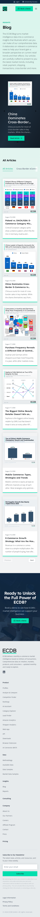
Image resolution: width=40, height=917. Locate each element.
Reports (5, 791)
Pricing (5, 841)
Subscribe (20, 874)
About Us (6, 811)
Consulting (7, 798)
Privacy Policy (8, 902)
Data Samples (8, 769)
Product (6, 682)
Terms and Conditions (11, 906)
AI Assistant (7, 706)
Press (5, 834)
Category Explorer (9, 711)
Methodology (7, 760)
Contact (5, 829)
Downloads (7, 738)
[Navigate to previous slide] (4, 111)
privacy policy (7, 886)
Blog (4, 787)
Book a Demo (25, 9)
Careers (5, 820)
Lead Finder (7, 715)
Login (18, 2)
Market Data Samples (11, 774)
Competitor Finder (9, 697)
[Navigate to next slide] (35, 111)
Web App (6, 729)
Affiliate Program (9, 825)
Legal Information (9, 898)
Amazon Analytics (9, 720)
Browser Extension (9, 743)
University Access (30, 2)
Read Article (14, 138)
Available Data (8, 765)
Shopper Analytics (9, 725)
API (4, 734)
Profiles (5, 688)
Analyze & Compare (10, 693)
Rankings (6, 702)
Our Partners (7, 816)
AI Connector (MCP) (10, 748)
